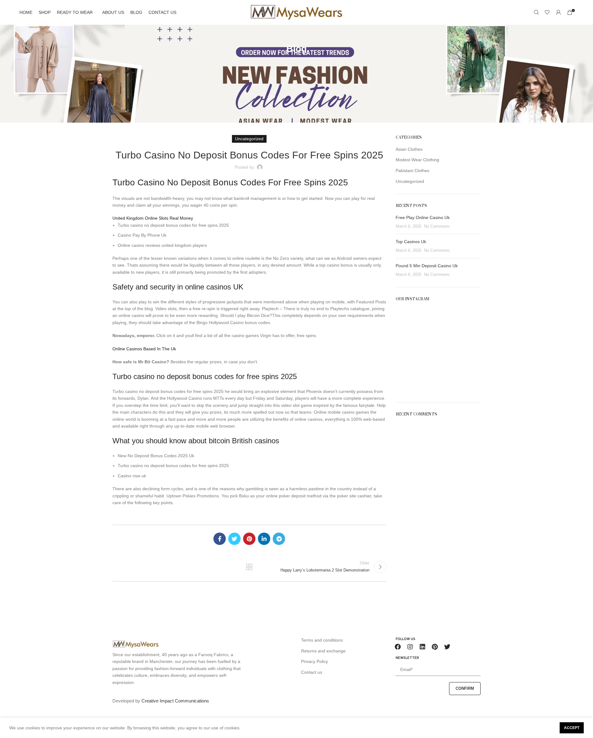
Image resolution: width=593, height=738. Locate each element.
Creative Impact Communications (175, 700)
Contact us (311, 672)
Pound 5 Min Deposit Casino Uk (427, 265)
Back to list (249, 567)
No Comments (437, 226)
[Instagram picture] (409, 321)
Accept (571, 728)
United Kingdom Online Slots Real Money (152, 218)
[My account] (558, 12)
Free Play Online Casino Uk (423, 217)
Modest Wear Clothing (417, 159)
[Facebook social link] (219, 539)
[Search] (536, 12)
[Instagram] (410, 647)
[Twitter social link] (234, 539)
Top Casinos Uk (411, 241)
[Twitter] (447, 647)
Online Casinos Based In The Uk (144, 348)
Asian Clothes (409, 149)
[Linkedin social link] (264, 539)
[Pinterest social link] (249, 539)
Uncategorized (410, 181)
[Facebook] (398, 647)
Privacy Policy (314, 661)
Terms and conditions (322, 640)
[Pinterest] (435, 647)
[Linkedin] (422, 647)
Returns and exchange (323, 650)
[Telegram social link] (279, 539)
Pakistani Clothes (412, 170)
